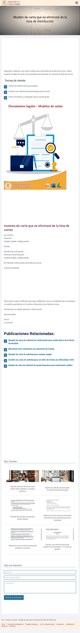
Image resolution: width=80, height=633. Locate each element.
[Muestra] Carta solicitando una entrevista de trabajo (31, 349)
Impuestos (60, 624)
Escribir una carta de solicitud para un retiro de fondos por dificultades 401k (41, 360)
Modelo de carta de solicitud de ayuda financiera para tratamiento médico (40, 365)
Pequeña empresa (31, 624)
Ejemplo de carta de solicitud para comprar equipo (30, 354)
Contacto (12, 626)
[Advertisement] (40, 55)
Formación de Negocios (15, 624)
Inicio (3, 624)
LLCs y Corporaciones (47, 624)
